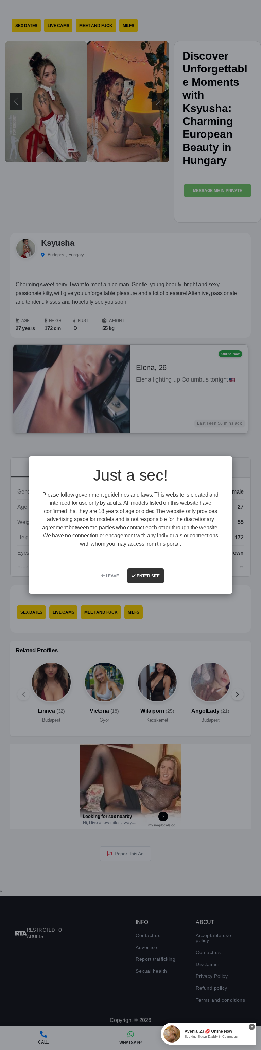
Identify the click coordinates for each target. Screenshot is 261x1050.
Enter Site (148, 576)
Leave (112, 576)
